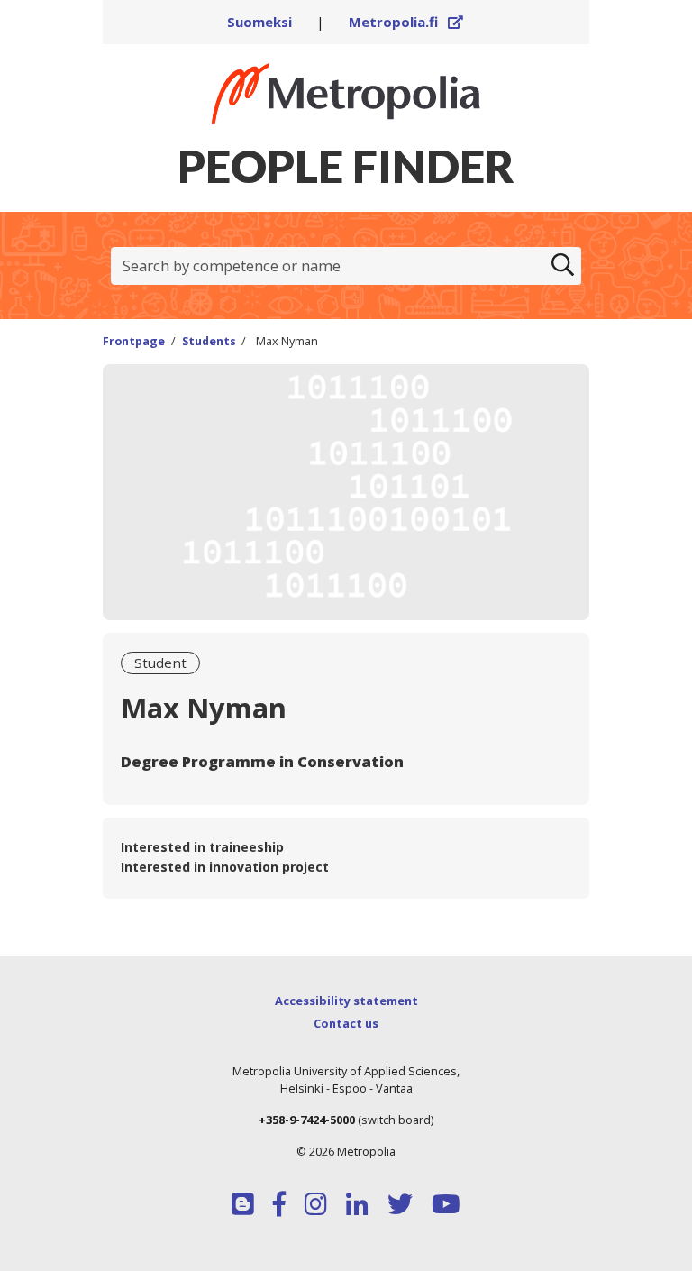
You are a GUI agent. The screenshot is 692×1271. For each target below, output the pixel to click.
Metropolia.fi (406, 22)
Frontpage (134, 341)
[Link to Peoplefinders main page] (346, 93)
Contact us (346, 1023)
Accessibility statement (346, 1000)
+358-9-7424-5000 (307, 1119)
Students (209, 341)
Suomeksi (259, 22)
